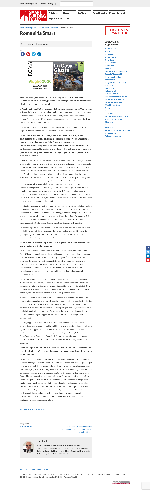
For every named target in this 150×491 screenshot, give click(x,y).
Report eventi (55, 18)
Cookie (31, 469)
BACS (107, 51)
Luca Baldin (43, 44)
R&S (107, 110)
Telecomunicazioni (113, 136)
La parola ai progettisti (115, 99)
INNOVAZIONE (111, 94)
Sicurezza (109, 122)
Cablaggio (109, 54)
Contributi (109, 60)
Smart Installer (100, 13)
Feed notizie (42, 469)
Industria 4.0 (110, 91)
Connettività (110, 57)
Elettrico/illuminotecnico (116, 71)
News (66, 13)
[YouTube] (148, 260)
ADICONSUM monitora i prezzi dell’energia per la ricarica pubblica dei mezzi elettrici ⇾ (77, 429)
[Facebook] (148, 248)
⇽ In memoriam (26, 426)
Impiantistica (110, 88)
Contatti (70, 18)
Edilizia (108, 68)
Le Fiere (82, 13)
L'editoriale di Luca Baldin (116, 96)
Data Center (110, 63)
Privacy (23, 469)
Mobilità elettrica (112, 105)
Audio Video (110, 48)
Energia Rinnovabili (113, 74)
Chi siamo (53, 13)
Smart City (109, 125)
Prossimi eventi (117, 13)
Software (109, 127)
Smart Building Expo (49, 3)
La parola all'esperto (114, 102)
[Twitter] (148, 252)
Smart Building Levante (29, 3)
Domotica (109, 65)
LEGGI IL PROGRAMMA (32, 409)
